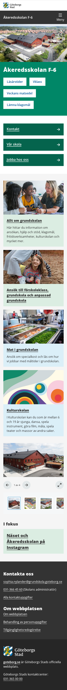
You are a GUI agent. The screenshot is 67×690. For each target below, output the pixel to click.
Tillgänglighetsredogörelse (22, 630)
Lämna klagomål (18, 105)
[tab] (14, 503)
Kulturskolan (18, 410)
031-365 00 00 (13, 679)
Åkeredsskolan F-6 (18, 17)
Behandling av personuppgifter (25, 622)
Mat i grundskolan (22, 349)
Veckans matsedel (19, 93)
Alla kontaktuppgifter (18, 597)
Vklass (37, 82)
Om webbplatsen (15, 614)
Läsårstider (15, 82)
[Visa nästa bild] (26, 485)
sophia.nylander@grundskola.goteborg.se (32, 582)
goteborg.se (11, 662)
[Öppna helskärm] (59, 485)
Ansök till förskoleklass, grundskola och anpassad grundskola (29, 295)
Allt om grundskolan (24, 220)
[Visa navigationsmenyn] (60, 17)
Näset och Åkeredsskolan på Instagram (26, 541)
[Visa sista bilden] (7, 485)
